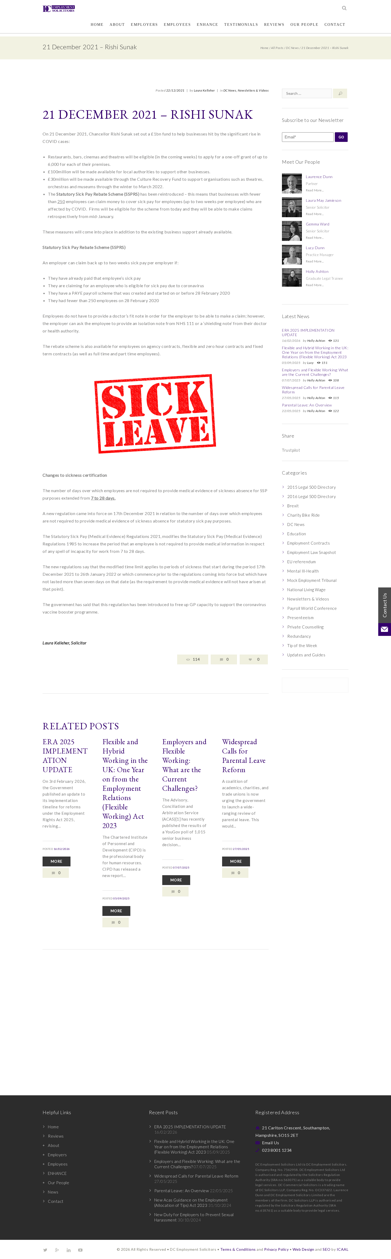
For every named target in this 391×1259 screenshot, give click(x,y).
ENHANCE (207, 25)
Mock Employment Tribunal (311, 580)
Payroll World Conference (312, 608)
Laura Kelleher (204, 90)
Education (296, 533)
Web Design (303, 1249)
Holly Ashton (316, 341)
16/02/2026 (62, 848)
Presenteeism (300, 617)
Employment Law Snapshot (311, 552)
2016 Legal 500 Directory (311, 496)
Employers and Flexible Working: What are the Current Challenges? (184, 765)
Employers (144, 25)
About (117, 25)
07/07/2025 (181, 867)
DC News (292, 48)
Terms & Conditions (238, 1249)
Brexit (293, 505)
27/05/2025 (241, 848)
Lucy (310, 363)
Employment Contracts (308, 543)
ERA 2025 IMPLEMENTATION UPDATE (65, 755)
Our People (304, 25)
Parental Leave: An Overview (307, 405)
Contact (335, 25)
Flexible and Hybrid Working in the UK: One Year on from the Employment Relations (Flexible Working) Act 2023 (125, 783)
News (53, 1192)
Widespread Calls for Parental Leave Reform (244, 755)
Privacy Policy (276, 1249)
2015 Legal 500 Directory (311, 487)
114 (196, 659)
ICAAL (343, 1249)
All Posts (277, 48)
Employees (177, 25)
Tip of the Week (302, 645)
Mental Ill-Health (303, 571)
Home (97, 25)
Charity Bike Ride (303, 515)
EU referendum (301, 561)
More (56, 861)
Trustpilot (291, 450)
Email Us (270, 1142)
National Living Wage (306, 589)
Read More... (315, 190)
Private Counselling (305, 626)
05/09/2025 (121, 898)
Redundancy (299, 636)
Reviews (274, 25)
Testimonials (241, 25)
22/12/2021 (175, 90)
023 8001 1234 (277, 1150)
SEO (327, 1249)
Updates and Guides (306, 654)
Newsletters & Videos (253, 90)
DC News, (230, 90)
